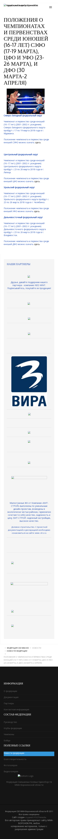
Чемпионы (9, 734)
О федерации (10, 691)
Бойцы (7, 740)
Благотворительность (15, 759)
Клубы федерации (13, 728)
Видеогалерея (11, 771)
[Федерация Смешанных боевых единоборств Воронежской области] (29, 7)
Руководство (10, 722)
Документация (11, 697)
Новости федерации (17, 651)
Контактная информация (16, 709)
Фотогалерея (10, 765)
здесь (38, 142)
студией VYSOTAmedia (35, 817)
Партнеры (9, 703)
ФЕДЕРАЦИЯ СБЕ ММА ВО (18, 648)
